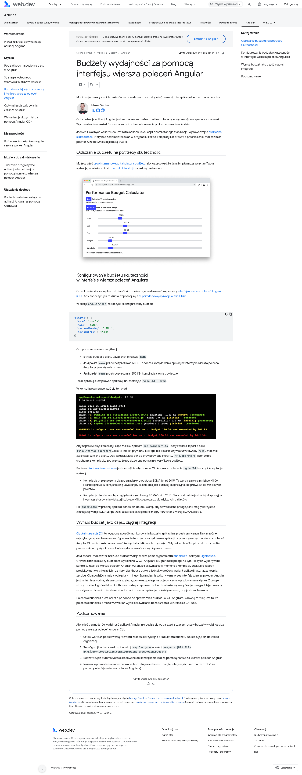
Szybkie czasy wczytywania (43, 22)
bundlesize (180, 556)
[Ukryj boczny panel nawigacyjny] (42, 768)
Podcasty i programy (219, 751)
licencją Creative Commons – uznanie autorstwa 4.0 (157, 698)
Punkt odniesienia (110, 4)
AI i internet (11, 22)
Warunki (55, 767)
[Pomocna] (217, 53)
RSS (256, 751)
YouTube (259, 740)
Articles (10, 15)
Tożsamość (134, 22)
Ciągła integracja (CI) (89, 533)
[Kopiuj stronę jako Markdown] (92, 85)
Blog (173, 4)
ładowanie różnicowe (103, 468)
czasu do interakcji (122, 168)
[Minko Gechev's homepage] (103, 111)
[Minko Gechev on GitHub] (98, 111)
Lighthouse (208, 556)
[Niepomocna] (223, 53)
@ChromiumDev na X (266, 734)
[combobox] (225, 4)
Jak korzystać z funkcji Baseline (145, 4)
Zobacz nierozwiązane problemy (180, 740)
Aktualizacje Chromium (221, 740)
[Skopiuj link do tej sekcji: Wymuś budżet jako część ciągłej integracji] (159, 523)
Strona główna (84, 52)
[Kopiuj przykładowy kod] (230, 314)
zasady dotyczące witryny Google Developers (159, 702)
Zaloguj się (291, 4)
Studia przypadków (218, 746)
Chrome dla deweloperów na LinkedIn (275, 746)
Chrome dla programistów (222, 734)
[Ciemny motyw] (226, 314)
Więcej (188, 4)
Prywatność (69, 767)
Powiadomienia (228, 22)
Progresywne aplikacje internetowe (170, 22)
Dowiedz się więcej (81, 4)
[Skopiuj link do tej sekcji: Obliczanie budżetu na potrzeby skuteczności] (164, 153)
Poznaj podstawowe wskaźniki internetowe (93, 22)
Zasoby (52, 4)
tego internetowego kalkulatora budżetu (119, 163)
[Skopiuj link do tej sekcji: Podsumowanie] (108, 614)
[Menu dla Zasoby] (62, 4)
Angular (250, 22)
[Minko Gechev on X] (93, 111)
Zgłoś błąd (168, 734)
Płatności (205, 22)
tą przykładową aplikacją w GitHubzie (162, 296)
